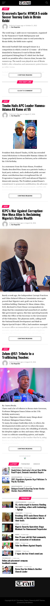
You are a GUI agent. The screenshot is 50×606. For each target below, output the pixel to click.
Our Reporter (15, 27)
